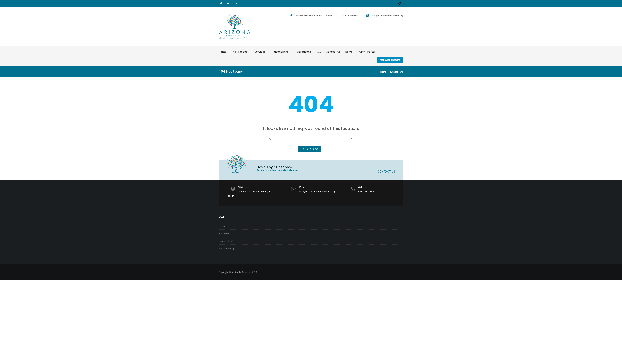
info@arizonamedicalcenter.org (387, 15)
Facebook (221, 3)
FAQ (318, 52)
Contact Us (333, 52)
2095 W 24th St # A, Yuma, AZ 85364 (314, 15)
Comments (227, 241)
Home (222, 52)
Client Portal (367, 52)
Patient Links (280, 52)
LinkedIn (235, 3)
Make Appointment (390, 59)
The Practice (239, 52)
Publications (303, 52)
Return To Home (309, 149)
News (349, 52)
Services (260, 52)
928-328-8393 (352, 15)
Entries (225, 233)
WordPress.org (226, 248)
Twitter (228, 3)
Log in (222, 226)
